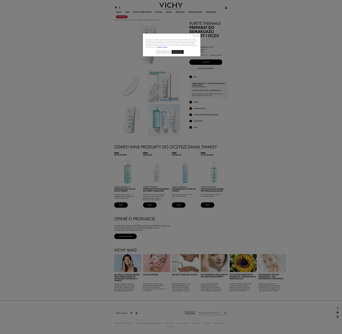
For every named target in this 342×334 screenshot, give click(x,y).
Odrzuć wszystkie (196, 35)
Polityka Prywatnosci (162, 47)
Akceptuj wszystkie (177, 52)
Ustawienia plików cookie (163, 52)
